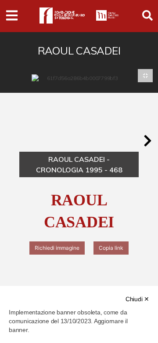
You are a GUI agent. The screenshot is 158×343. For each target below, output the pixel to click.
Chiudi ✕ (137, 299)
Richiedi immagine (57, 247)
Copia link (111, 247)
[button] (147, 140)
